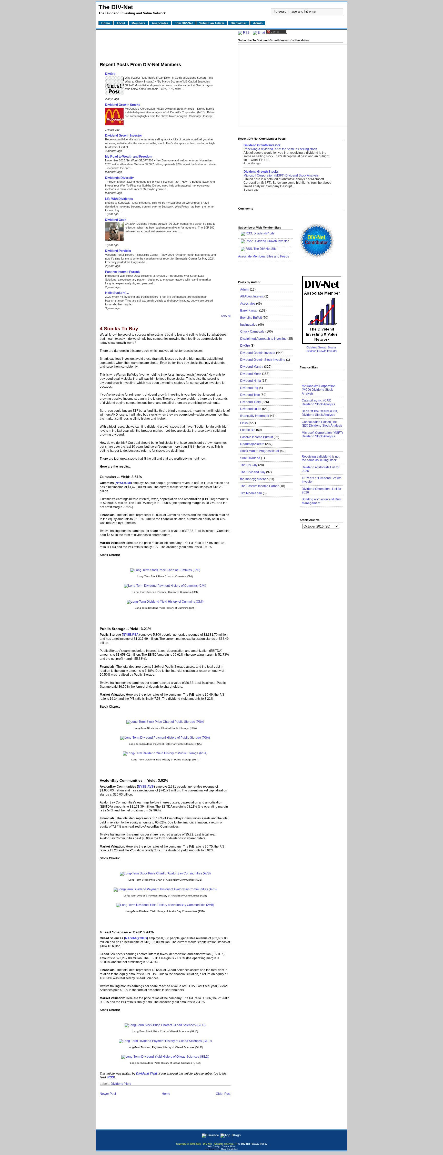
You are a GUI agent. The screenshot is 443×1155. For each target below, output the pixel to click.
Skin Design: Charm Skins (221, 1146)
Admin (244, 289)
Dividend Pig (249, 388)
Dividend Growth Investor (123, 135)
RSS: (249, 241)
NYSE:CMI (123, 483)
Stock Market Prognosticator (259, 451)
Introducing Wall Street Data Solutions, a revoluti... (136, 275)
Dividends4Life (264, 233)
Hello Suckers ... (117, 293)
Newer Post (108, 1094)
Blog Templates (229, 1149)
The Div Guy (248, 465)
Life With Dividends (119, 199)
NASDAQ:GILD (136, 938)
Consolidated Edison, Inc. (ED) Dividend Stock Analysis (322, 423)
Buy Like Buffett (251, 317)
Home (166, 1094)
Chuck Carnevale (252, 331)
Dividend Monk (250, 374)
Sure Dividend (250, 458)
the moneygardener (254, 479)
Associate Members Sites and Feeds (263, 256)
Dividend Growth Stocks (122, 105)
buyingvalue (248, 324)
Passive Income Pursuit (122, 272)
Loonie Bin (247, 430)
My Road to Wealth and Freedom (128, 156)
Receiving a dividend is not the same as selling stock (138, 139)
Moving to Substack (117, 202)
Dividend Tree (250, 395)
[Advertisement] (165, 44)
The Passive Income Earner (259, 486)
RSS (246, 32)
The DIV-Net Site (265, 249)
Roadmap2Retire (252, 444)
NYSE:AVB (146, 786)
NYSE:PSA (131, 634)
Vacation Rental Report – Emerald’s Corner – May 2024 (140, 254)
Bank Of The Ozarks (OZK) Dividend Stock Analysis (320, 413)
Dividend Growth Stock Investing (262, 360)
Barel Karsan (249, 310)
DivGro (110, 74)
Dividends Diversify (119, 178)
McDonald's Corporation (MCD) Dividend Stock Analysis (160, 108)
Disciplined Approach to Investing (263, 339)
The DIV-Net (115, 7)
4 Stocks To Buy (119, 328)
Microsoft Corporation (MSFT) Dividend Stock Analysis (281, 175)
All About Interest (252, 296)
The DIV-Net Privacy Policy (251, 1144)
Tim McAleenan (251, 493)
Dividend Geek (115, 220)
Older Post (223, 1094)
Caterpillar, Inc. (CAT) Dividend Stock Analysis (318, 402)
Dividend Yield (121, 1084)
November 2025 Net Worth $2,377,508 (129, 160)
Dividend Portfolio (118, 251)
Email (262, 32)
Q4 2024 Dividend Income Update (146, 223)
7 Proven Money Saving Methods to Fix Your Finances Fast (142, 181)
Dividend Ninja (250, 381)
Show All (225, 316)
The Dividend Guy (252, 472)
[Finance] (210, 1135)
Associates (247, 303)
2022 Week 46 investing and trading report (131, 296)
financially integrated (254, 416)
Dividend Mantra (251, 366)
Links (244, 423)
